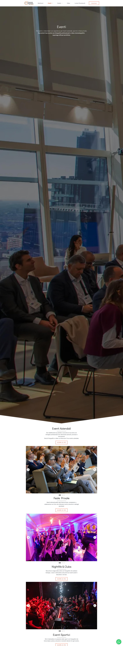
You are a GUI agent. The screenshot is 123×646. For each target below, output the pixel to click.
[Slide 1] (60, 495)
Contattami (94, 3)
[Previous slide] (28, 469)
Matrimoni (40, 3)
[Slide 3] (64, 495)
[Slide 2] (62, 495)
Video (68, 3)
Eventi (49, 3)
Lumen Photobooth (80, 3)
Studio (59, 3)
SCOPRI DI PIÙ (61, 442)
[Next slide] (94, 469)
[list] (61, 469)
